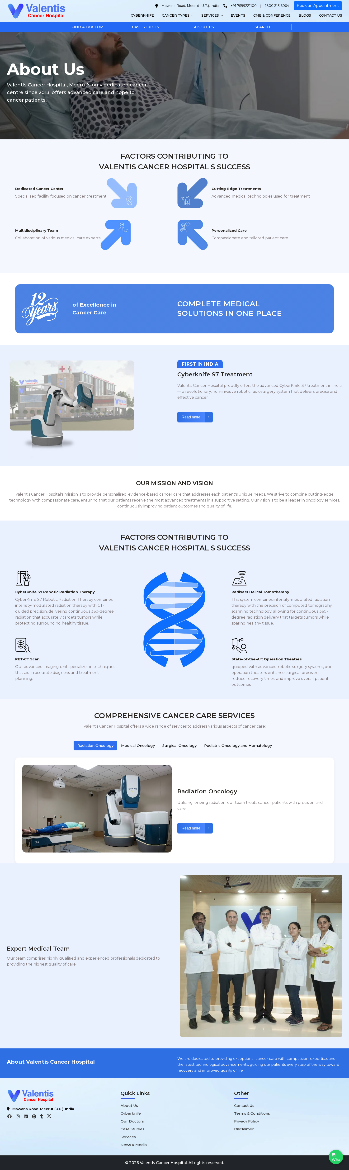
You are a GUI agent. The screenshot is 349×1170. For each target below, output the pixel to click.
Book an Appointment (318, 5)
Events (238, 15)
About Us (129, 1105)
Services (210, 15)
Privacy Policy (246, 1121)
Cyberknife (142, 15)
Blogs (305, 15)
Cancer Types (176, 15)
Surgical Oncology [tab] (179, 745)
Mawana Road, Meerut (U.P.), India (190, 6)
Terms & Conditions (252, 1113)
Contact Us (330, 15)
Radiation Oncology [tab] (95, 745)
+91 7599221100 (244, 6)
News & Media (134, 1144)
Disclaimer (244, 1129)
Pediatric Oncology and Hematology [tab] (238, 745)
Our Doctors (132, 1121)
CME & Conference (272, 15)
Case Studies (132, 1129)
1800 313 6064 (277, 6)
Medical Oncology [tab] (138, 745)
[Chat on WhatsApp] (336, 1157)
